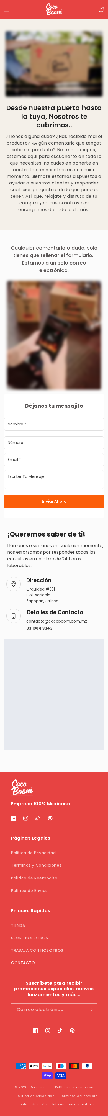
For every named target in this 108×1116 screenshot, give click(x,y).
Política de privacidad (35, 1096)
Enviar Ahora (54, 501)
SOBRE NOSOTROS (29, 938)
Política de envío (32, 1104)
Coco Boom (39, 1087)
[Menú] (7, 9)
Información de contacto (74, 1104)
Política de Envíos (29, 890)
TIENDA (18, 925)
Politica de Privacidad (33, 853)
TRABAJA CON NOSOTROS (37, 950)
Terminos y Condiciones (36, 865)
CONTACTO (23, 963)
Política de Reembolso (34, 878)
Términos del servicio (78, 1096)
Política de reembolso (74, 1087)
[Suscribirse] (90, 1009)
